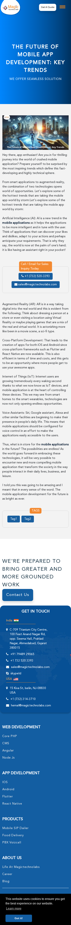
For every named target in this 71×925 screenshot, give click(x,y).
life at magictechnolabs (21, 867)
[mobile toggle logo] (62, 7)
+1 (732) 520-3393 (37, 276)
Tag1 (13, 519)
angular (8, 750)
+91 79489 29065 (22, 654)
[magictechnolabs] (10, 7)
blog (5, 881)
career (7, 874)
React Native (12, 803)
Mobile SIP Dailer (15, 828)
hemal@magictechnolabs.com (31, 705)
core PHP (9, 736)
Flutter (7, 796)
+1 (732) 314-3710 (23, 699)
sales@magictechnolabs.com (37, 284)
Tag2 (27, 519)
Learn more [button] (13, 908)
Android (8, 789)
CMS (5, 743)
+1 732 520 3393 (21, 660)
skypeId (16, 673)
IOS (5, 782)
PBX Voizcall (11, 842)
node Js (8, 757)
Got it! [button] (19, 918)
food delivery (13, 835)
